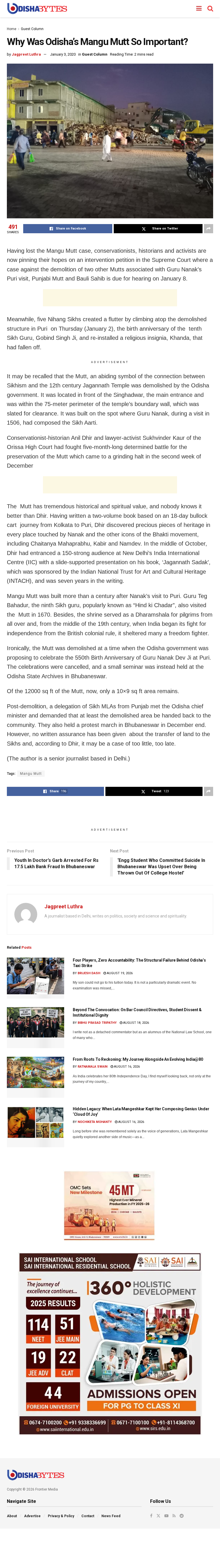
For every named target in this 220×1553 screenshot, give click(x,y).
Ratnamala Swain (92, 1066)
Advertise (32, 1516)
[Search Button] (210, 8)
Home (11, 29)
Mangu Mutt (31, 774)
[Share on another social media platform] (208, 228)
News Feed (110, 1516)
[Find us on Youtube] (166, 1516)
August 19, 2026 (119, 973)
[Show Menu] (199, 8)
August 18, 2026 (135, 1023)
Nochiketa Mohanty (95, 1122)
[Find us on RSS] (174, 1516)
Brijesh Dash (89, 973)
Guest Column (32, 29)
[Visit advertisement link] (110, 1205)
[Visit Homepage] (37, 8)
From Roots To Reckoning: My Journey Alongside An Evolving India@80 (138, 1059)
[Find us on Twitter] (158, 1516)
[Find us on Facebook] (151, 1516)
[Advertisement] (110, 297)
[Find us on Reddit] (182, 1516)
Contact (87, 1516)
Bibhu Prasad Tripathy (97, 1023)
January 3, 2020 (63, 54)
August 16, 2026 (126, 1066)
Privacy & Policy (61, 1516)
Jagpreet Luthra (26, 54)
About (12, 1516)
